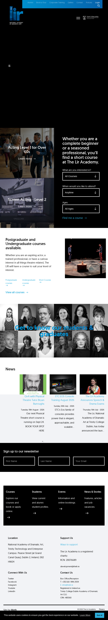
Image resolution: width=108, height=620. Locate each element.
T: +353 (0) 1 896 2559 (69, 581)
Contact (80, 2)
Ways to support (69, 544)
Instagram (12, 585)
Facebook (12, 581)
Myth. (14, 609)
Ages (65, 202)
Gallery (70, 2)
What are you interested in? (76, 170)
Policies (89, 2)
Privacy (102, 609)
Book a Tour (41, 2)
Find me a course (73, 217)
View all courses (15, 292)
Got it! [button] (99, 615)
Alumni (30, 2)
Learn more (25, 158)
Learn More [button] (85, 615)
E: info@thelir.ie (66, 585)
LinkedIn (11, 591)
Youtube (11, 588)
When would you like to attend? (79, 186)
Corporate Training (57, 2)
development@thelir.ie (69, 566)
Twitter (11, 578)
